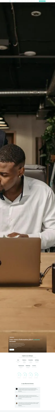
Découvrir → (11, 349)
